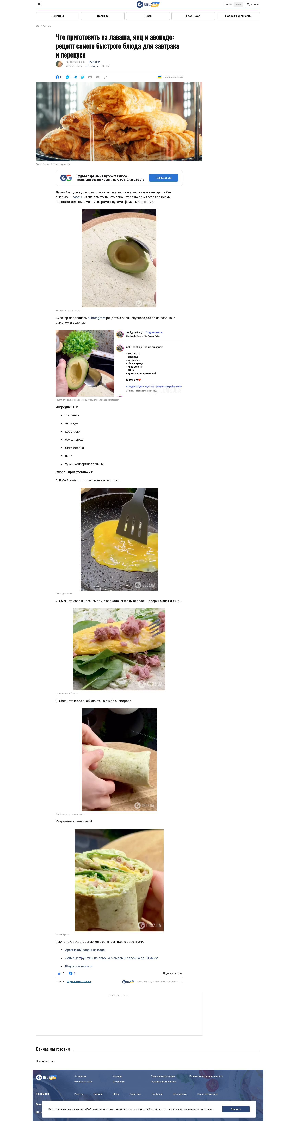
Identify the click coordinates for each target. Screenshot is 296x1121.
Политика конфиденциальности (206, 1076)
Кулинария (94, 62)
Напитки (102, 16)
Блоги (40, 1104)
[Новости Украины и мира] (128, 981)
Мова (229, 4)
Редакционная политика (79, 981)
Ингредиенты (180, 1094)
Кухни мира (135, 1094)
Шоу (39, 1112)
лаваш (77, 197)
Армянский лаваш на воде (85, 950)
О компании (80, 1076)
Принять (236, 1109)
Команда (117, 1076)
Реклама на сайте (83, 1081)
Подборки (157, 1094)
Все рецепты (44, 1061)
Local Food (193, 16)
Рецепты (58, 16)
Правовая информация (163, 1076)
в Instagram (96, 318)
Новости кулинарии (238, 16)
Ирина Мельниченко (75, 62)
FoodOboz (142, 981)
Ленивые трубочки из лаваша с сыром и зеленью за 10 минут (112, 958)
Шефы (148, 16)
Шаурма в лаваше (78, 966)
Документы (119, 1081)
